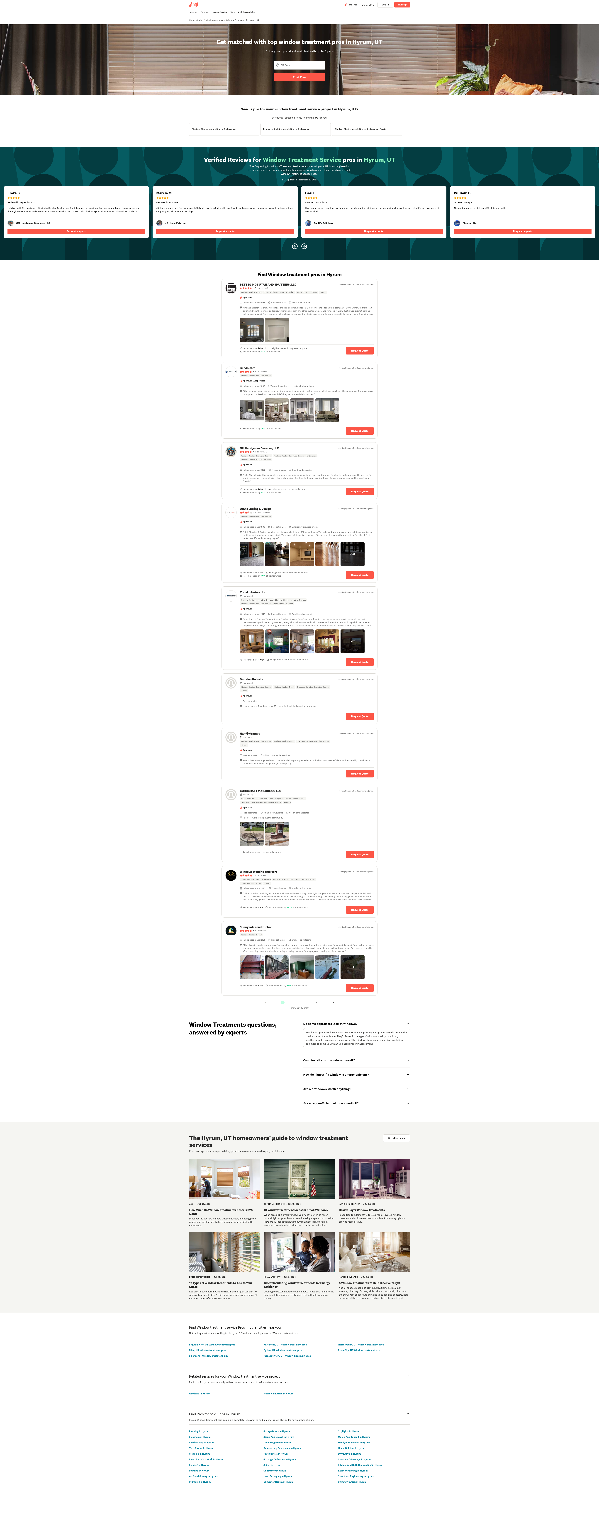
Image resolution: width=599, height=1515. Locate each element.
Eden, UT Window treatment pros (207, 1350)
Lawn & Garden (219, 12)
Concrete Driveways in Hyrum (354, 1459)
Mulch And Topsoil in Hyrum (354, 1437)
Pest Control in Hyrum (275, 1453)
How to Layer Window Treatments (362, 1210)
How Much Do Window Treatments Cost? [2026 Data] (221, 1212)
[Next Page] (333, 1002)
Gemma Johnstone (274, 1204)
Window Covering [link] (214, 20)
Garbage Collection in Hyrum (279, 1459)
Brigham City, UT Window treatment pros (212, 1344)
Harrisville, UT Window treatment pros (285, 1344)
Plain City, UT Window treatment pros (359, 1350)
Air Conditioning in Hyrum (203, 1476)
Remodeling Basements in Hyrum (282, 1448)
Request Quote (360, 350)
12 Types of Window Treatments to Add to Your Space (220, 1285)
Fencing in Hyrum (199, 1465)
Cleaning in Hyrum (199, 1453)
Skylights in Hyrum (349, 1431)
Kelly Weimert (272, 1277)
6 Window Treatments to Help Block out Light (369, 1283)
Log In (385, 4)
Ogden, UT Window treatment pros (282, 1350)
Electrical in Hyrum (200, 1437)
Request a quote (76, 231)
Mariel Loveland (348, 1277)
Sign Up (402, 4)
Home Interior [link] (196, 20)
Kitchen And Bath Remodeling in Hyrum (360, 1465)
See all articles (396, 1138)
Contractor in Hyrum (275, 1470)
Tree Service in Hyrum (201, 1448)
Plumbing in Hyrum (200, 1481)
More (232, 12)
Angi (191, 1204)
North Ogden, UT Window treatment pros (361, 1344)
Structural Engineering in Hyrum (356, 1476)
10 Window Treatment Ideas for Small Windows (296, 1210)
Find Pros (299, 77)
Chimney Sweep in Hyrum (352, 1481)
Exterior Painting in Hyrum (353, 1470)
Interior (193, 12)
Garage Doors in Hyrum (276, 1431)
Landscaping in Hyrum (201, 1442)
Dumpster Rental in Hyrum (278, 1481)
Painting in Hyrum (199, 1470)
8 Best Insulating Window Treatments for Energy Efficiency (297, 1285)
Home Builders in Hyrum (351, 1448)
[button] (252, 330)
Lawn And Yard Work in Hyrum (206, 1459)
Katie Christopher (349, 1204)
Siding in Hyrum (272, 1465)
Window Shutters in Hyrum (278, 1393)
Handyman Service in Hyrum (354, 1442)
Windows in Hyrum (199, 1393)
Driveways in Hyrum (349, 1453)
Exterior (204, 12)
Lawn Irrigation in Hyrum (277, 1442)
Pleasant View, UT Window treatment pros (287, 1355)
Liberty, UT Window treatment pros (209, 1355)
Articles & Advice (246, 12)
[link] (10, 223)
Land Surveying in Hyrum (277, 1476)
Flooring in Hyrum (199, 1431)
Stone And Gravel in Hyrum (278, 1437)
